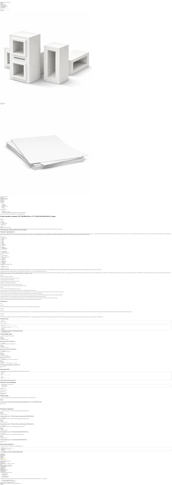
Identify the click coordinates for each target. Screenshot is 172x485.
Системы (3, 204)
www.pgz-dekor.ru (44, 478)
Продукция (2, 10)
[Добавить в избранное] (0, 228)
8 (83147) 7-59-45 (23, 285)
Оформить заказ (2, 227)
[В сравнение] (0, 434)
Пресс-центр (3, 455)
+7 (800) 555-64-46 (3, 5)
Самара (1, 3)
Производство (3, 454)
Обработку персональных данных (18, 330)
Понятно (2, 484)
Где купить (4, 205)
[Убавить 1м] (1, 373)
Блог (3, 207)
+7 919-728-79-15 (3, 470)
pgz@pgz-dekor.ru (3, 469)
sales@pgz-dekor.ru (3, 471)
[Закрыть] (0, 332)
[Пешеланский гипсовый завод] (5, 2)
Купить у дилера (7, 227)
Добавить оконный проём (11, 380)
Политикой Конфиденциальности (17, 331)
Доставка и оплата (5, 206)
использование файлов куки (16, 483)
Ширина (2, 377)
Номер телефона (3, 327)
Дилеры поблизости (3, 209)
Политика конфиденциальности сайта (8, 480)
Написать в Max (2, 7)
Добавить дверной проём (4, 380)
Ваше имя (2, 325)
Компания (2, 453)
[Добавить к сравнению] (1, 228)
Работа (2, 456)
